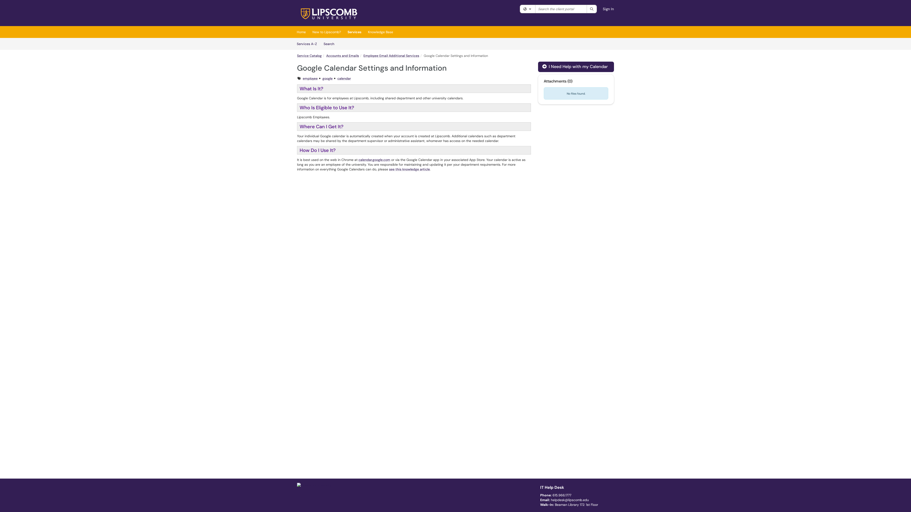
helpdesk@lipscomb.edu (570, 500)
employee (310, 78)
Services (354, 32)
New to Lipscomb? (326, 32)
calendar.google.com (374, 160)
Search (331, 43)
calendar (344, 78)
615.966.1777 (562, 495)
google (327, 78)
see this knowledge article (409, 169)
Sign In (608, 9)
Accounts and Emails (342, 56)
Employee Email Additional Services (391, 56)
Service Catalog (309, 56)
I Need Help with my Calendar (578, 66)
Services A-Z (307, 44)
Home (301, 32)
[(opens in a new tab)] (329, 14)
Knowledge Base (380, 32)
